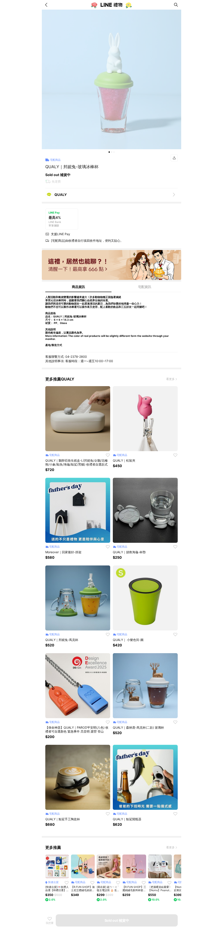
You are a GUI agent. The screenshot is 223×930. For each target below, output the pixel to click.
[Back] (47, 4)
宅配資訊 (144, 287)
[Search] (176, 4)
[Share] (174, 157)
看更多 (170, 379)
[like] (107, 455)
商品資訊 (78, 287)
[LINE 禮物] (111, 5)
